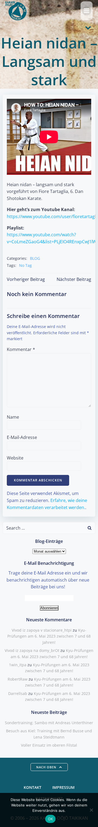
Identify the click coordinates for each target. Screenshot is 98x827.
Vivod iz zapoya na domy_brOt (32, 650)
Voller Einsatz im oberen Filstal (49, 745)
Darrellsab (17, 693)
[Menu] (86, 10)
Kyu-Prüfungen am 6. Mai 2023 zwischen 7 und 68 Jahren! (49, 636)
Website (15, 458)
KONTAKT (32, 787)
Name (13, 417)
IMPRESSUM (63, 787)
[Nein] (91, 810)
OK (50, 819)
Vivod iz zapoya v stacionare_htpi (42, 630)
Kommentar (21, 349)
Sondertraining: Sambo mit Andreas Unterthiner (49, 722)
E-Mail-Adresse (22, 437)
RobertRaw (17, 679)
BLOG (35, 258)
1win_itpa (17, 664)
